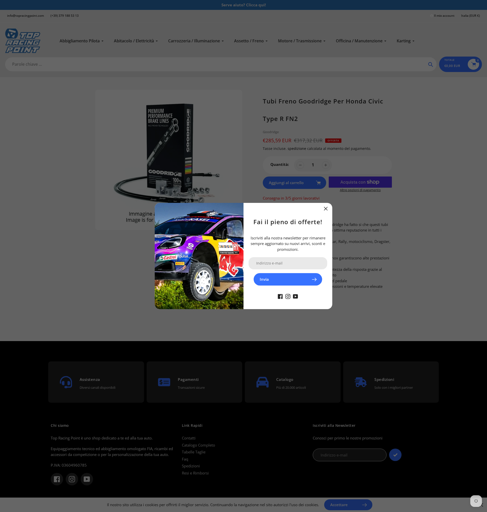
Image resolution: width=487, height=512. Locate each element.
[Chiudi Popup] (326, 208)
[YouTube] (295, 295)
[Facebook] (280, 295)
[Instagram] (287, 295)
